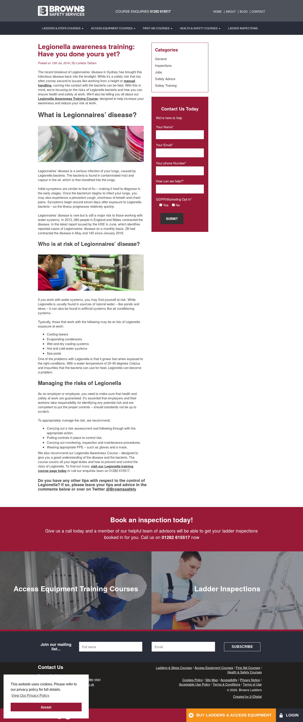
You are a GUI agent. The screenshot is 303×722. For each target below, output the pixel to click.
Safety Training (166, 85)
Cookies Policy (192, 680)
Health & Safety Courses (199, 28)
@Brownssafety (121, 489)
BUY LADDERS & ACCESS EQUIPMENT (234, 715)
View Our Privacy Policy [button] (30, 695)
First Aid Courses (156, 28)
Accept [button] (46, 707)
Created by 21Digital (247, 696)
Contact (258, 11)
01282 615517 (160, 11)
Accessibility (228, 680)
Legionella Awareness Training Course (68, 98)
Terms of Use (252, 684)
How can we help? (169, 181)
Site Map (211, 680)
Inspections (163, 65)
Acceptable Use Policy (194, 684)
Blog (244, 11)
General (161, 58)
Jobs (158, 72)
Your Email (164, 144)
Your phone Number (170, 163)
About (231, 11)
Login (292, 715)
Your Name (164, 126)
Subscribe (242, 647)
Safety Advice (165, 78)
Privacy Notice (250, 680)
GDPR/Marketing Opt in (173, 199)
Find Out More (76, 616)
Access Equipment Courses (112, 28)
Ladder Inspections (243, 28)
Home (217, 11)
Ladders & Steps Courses (61, 28)
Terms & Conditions (226, 684)
